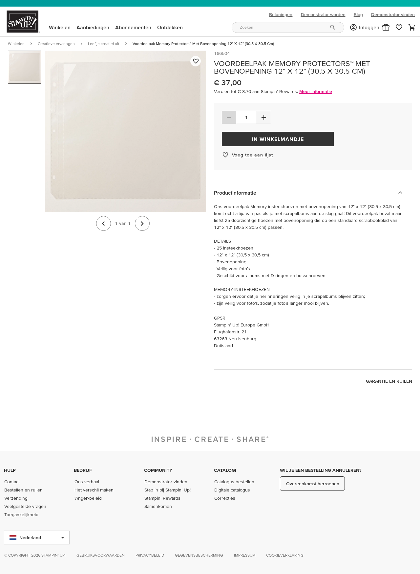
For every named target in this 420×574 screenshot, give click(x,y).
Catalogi (225, 470)
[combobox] (288, 27)
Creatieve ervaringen (56, 43)
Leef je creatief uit (103, 43)
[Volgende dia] (142, 223)
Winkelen (16, 43)
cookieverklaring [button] (285, 555)
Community (158, 470)
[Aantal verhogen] (264, 117)
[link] (399, 27)
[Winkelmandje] (412, 27)
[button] (386, 27)
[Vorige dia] (103, 223)
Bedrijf (83, 470)
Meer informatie (315, 91)
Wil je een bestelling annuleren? (320, 470)
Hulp (10, 470)
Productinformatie (235, 192)
